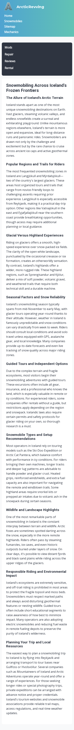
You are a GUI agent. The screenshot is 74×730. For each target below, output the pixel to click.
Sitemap (9, 26)
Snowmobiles (13, 21)
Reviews (10, 61)
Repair (9, 54)
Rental (9, 68)
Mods (8, 47)
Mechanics (11, 32)
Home (8, 16)
